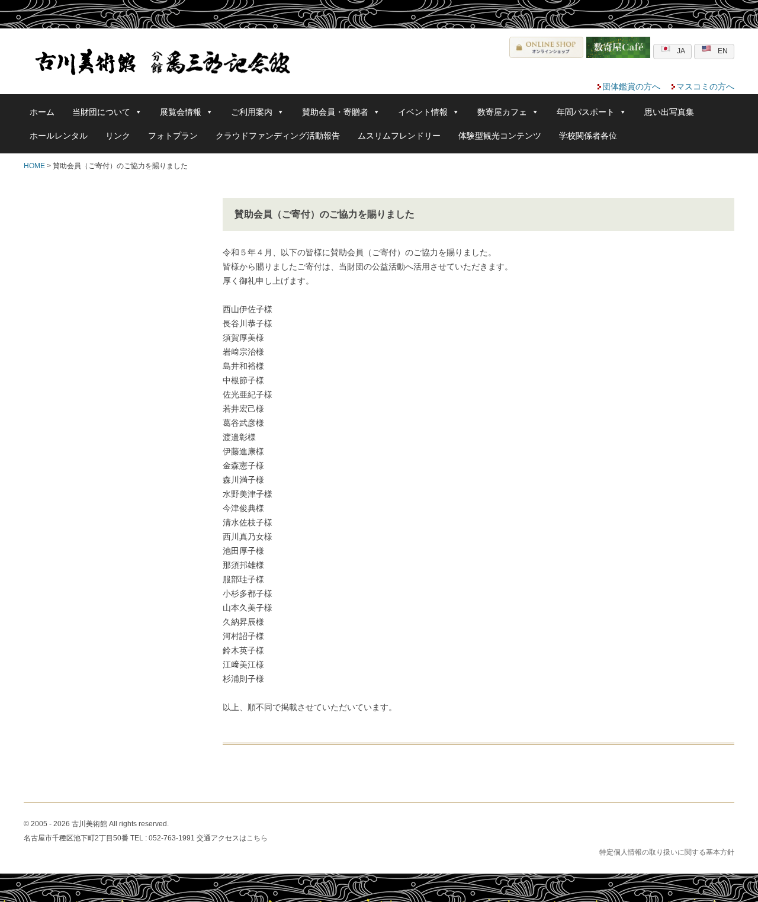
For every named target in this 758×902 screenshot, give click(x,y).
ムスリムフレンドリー (399, 135)
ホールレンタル (59, 135)
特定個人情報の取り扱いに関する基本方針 (666, 852)
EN (723, 51)
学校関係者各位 (588, 135)
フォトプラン (173, 135)
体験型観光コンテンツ (499, 135)
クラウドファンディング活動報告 (278, 135)
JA (681, 51)
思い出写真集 (669, 112)
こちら (257, 838)
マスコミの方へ (705, 86)
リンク (117, 135)
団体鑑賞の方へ (631, 86)
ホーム (42, 112)
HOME (34, 166)
